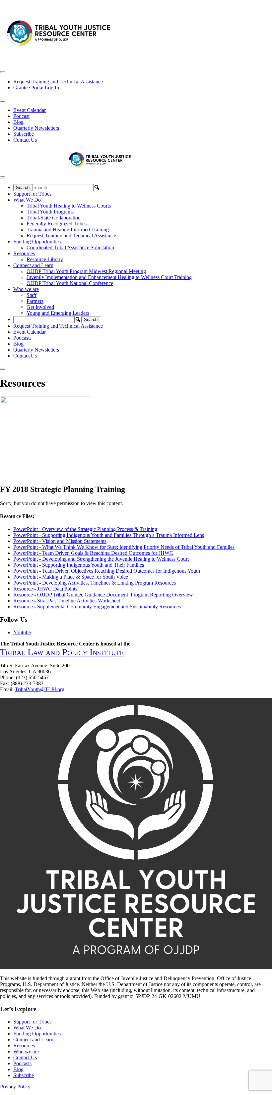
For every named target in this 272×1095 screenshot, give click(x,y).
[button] (97, 187)
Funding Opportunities (37, 241)
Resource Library (45, 259)
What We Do (27, 200)
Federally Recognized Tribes (57, 223)
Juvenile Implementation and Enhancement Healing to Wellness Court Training (109, 277)
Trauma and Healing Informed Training (68, 229)
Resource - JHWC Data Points (45, 589)
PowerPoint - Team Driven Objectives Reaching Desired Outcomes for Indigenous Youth (106, 571)
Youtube (22, 632)
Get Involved (40, 307)
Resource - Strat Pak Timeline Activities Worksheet (66, 600)
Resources (24, 253)
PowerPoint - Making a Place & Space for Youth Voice (70, 577)
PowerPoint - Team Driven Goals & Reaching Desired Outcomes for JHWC (93, 553)
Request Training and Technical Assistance (58, 81)
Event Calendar (29, 110)
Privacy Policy (15, 1086)
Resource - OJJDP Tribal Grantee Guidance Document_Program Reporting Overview (103, 594)
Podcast (21, 116)
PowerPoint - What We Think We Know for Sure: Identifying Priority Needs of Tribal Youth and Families (124, 547)
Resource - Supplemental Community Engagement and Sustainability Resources (97, 606)
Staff (31, 295)
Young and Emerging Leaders (58, 313)
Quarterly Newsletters (36, 128)
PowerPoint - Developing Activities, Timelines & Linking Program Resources (94, 583)
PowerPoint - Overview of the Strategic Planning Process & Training (85, 529)
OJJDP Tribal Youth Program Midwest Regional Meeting (86, 271)
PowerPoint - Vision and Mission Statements (59, 541)
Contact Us (25, 140)
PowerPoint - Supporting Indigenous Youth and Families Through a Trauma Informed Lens (108, 535)
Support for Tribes (32, 194)
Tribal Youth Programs (50, 211)
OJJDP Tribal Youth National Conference (70, 283)
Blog (18, 122)
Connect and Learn (33, 265)
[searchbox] (63, 187)
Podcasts (22, 338)
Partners (35, 301)
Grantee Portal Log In (36, 87)
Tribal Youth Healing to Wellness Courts (69, 206)
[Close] (2, 369)
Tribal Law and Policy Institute (62, 652)
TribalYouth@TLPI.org (39, 689)
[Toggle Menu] (2, 72)
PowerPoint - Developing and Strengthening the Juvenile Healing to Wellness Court (101, 559)
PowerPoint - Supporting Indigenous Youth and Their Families (78, 565)
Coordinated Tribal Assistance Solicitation (70, 247)
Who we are (26, 289)
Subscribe (23, 134)
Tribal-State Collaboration (54, 217)
